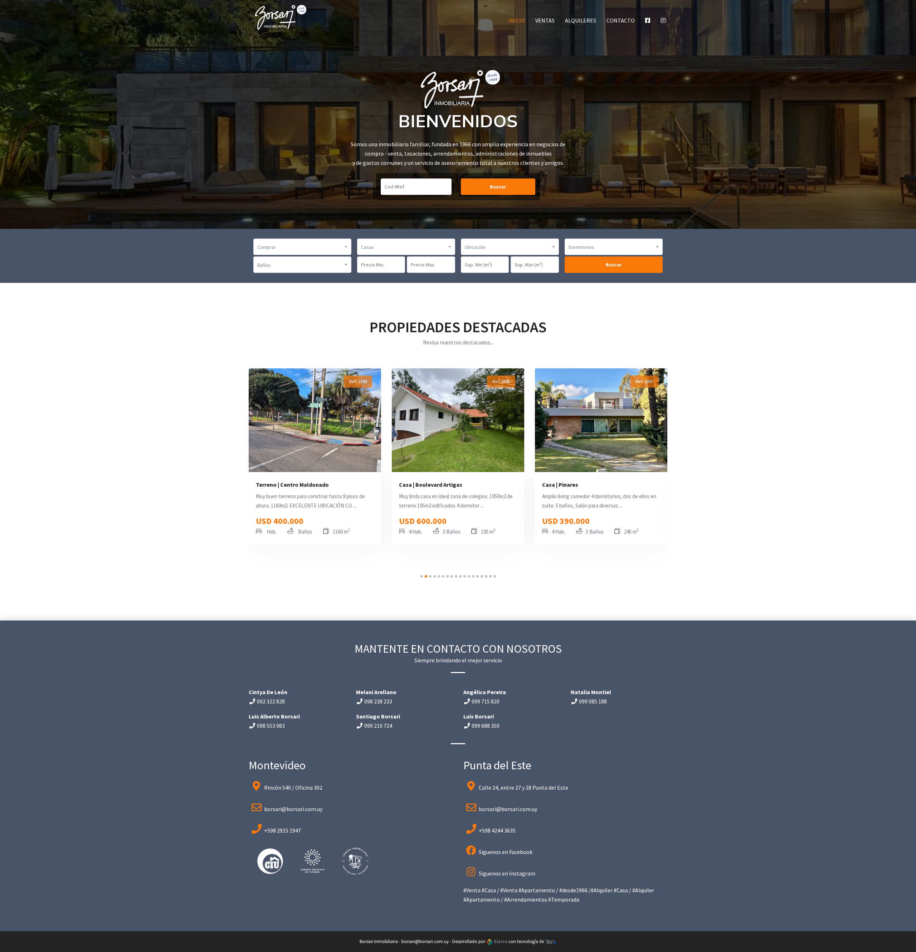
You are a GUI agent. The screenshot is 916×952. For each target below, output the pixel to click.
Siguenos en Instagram (507, 873)
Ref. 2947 (644, 381)
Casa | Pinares (560, 484)
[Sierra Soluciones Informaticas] (550, 941)
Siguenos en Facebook (505, 851)
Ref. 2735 (501, 381)
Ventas (545, 20)
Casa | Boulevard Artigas (430, 484)
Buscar (498, 186)
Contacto (620, 20)
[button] (302, 247)
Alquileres (580, 20)
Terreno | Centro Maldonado (292, 484)
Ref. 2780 (358, 381)
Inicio (516, 20)
